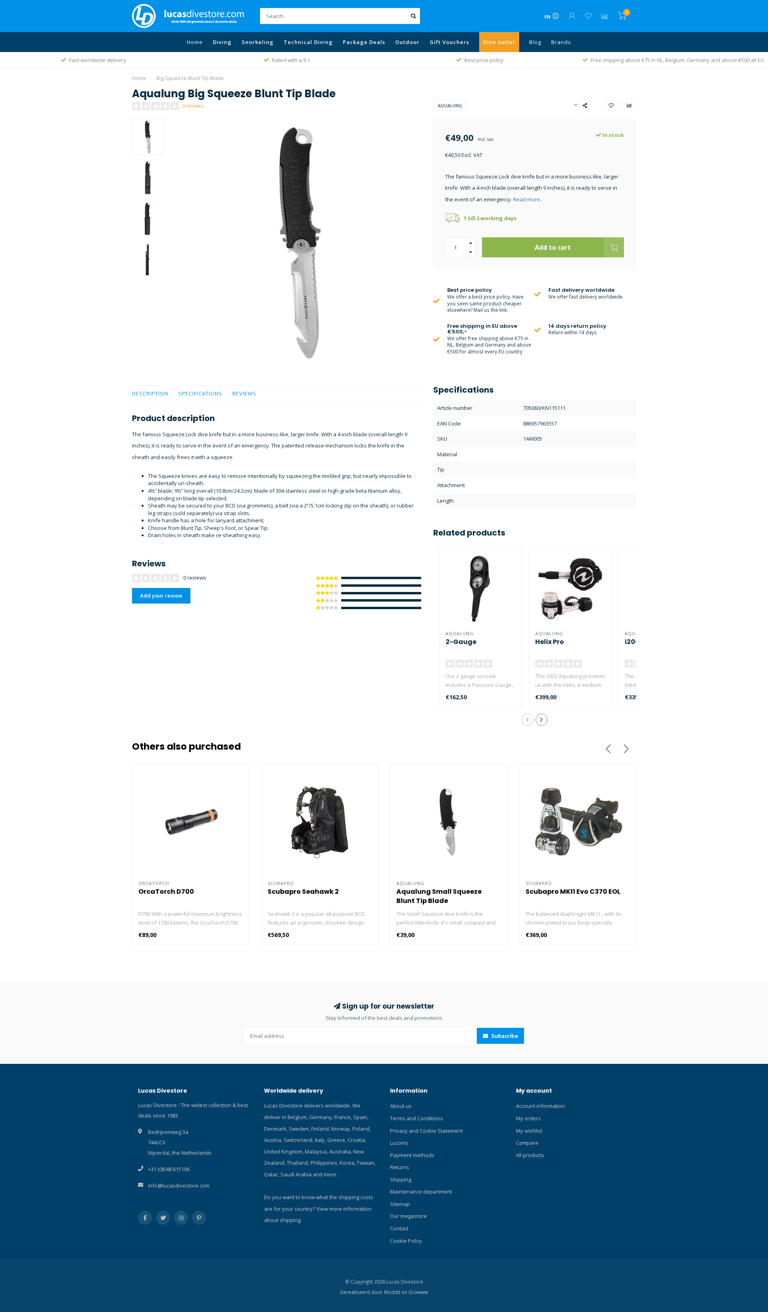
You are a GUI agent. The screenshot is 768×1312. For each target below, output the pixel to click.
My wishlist (529, 1130)
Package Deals (364, 42)
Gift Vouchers (449, 42)
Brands (561, 42)
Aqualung (450, 105)
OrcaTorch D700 (166, 891)
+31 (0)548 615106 (169, 1169)
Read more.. (527, 199)
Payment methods (412, 1155)
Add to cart (553, 247)
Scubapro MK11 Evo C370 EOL (573, 891)
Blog (535, 42)
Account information (540, 1105)
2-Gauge (461, 641)
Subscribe (504, 1035)
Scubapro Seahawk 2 (303, 891)
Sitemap (400, 1204)
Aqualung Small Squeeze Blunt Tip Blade (439, 896)
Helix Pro (549, 641)
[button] (528, 720)
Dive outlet (499, 42)
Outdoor (407, 42)
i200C (635, 641)
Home (195, 42)
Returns (399, 1167)
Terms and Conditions (416, 1118)
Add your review (161, 595)
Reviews (244, 393)
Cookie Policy (406, 1240)
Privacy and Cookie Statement (426, 1130)
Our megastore (408, 1216)
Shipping (400, 1179)
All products (530, 1155)
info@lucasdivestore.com (179, 1185)
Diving (222, 42)
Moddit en (396, 1292)
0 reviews (193, 105)
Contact (399, 1228)
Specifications (200, 393)
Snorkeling (258, 42)
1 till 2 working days (490, 218)
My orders (528, 1118)
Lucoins (399, 1142)
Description (150, 393)
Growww (418, 1292)
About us (401, 1105)
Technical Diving (308, 42)
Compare (527, 1142)
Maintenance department (421, 1191)
